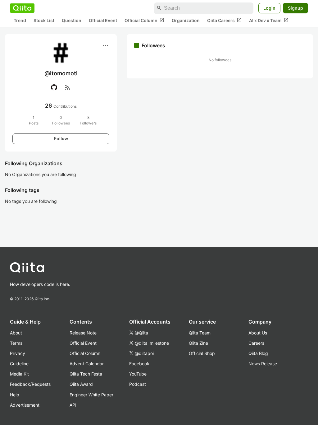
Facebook (139, 363)
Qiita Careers (224, 20)
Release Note (83, 332)
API (73, 405)
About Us (257, 332)
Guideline (19, 363)
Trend (20, 20)
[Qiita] (22, 8)
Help (14, 394)
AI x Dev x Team (268, 20)
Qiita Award (81, 384)
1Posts (34, 120)
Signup (295, 8)
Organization (186, 20)
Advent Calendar (87, 363)
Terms (16, 343)
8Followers (88, 120)
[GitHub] (54, 87)
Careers (256, 343)
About (16, 332)
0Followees (61, 120)
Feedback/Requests (30, 384)
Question (71, 20)
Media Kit (19, 373)
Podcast (137, 384)
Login (269, 8)
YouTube (138, 373)
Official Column (144, 20)
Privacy (17, 353)
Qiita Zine (198, 343)
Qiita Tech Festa (86, 373)
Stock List (44, 20)
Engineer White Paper (91, 394)
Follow (61, 138)
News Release (262, 363)
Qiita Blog (258, 353)
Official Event (103, 20)
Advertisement (24, 405)
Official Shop (202, 353)
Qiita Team (200, 332)
